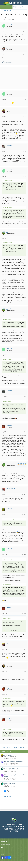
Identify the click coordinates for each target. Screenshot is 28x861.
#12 (25, 470)
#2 (25, 54)
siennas (6, 770)
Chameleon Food (13, 756)
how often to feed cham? (11, 768)
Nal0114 (6, 756)
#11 (25, 431)
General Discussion (14, 785)
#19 (25, 694)
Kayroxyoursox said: (8, 519)
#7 (25, 238)
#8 (25, 315)
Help (2, 851)
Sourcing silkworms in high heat (13, 761)
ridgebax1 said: (6, 559)
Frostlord (4, 19)
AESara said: (6, 698)
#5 (25, 151)
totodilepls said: (7, 180)
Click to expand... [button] (14, 193)
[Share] (23, 31)
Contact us (4, 841)
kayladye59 (7, 785)
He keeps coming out (10, 783)
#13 (25, 494)
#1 (25, 31)
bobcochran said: (7, 584)
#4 (25, 116)
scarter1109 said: (7, 729)
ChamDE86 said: (7, 207)
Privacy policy (4, 847)
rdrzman (6, 778)
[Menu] (1, 6)
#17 (25, 649)
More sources (8, 755)
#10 (25, 396)
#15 (25, 554)
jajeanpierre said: (7, 359)
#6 (25, 176)
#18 (25, 671)
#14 (25, 514)
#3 (25, 99)
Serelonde (6, 763)
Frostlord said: (6, 319)
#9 (25, 355)
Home (2, 854)
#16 (25, 613)
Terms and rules (5, 844)
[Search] (26, 7)
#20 (25, 725)
